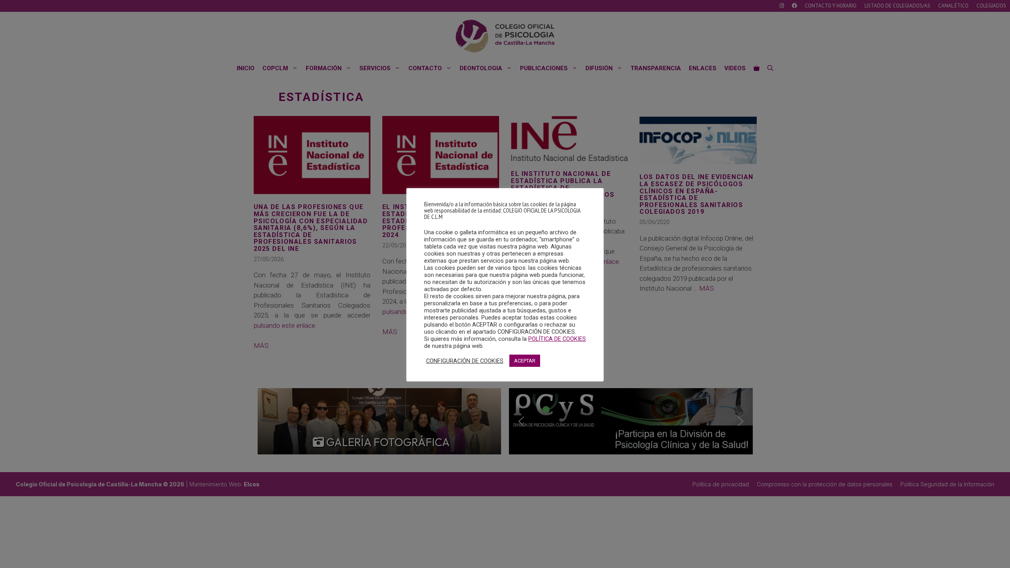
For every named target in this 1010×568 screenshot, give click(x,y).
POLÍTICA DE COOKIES (557, 338)
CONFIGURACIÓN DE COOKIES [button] (464, 360)
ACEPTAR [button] (524, 361)
